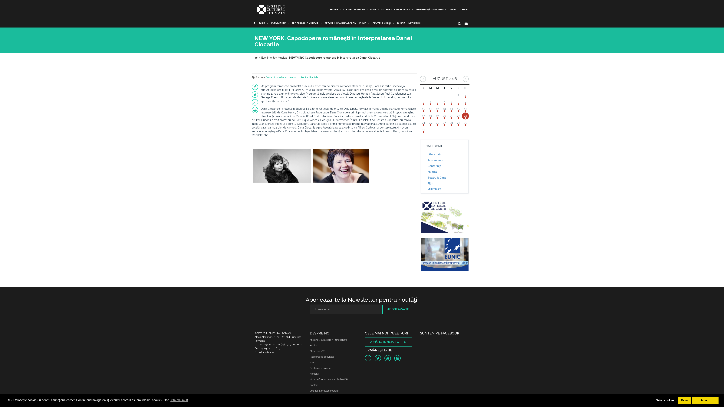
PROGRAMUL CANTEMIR (305, 23)
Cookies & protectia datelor (324, 390)
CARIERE (464, 9)
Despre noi (359, 9)
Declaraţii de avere (320, 368)
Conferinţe (434, 166)
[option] (282, 166)
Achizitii (314, 373)
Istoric (313, 362)
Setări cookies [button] (665, 400)
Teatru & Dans (437, 177)
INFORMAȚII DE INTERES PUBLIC (396, 9)
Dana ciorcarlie (275, 77)
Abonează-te (398, 309)
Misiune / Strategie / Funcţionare (328, 339)
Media (373, 9)
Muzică (432, 171)
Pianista (313, 77)
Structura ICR (317, 351)
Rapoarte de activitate (322, 356)
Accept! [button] (705, 400)
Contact (453, 9)
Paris (262, 23)
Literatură (434, 154)
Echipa (314, 345)
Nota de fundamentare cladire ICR (329, 379)
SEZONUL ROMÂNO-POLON (340, 23)
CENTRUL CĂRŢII (382, 23)
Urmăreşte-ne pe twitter (388, 341)
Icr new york (292, 77)
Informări (414, 23)
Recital (305, 77)
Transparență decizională (430, 9)
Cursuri (347, 9)
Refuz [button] (684, 400)
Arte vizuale (435, 160)
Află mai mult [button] (179, 400)
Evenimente (278, 23)
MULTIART (434, 189)
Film (430, 183)
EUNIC (362, 23)
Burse (401, 23)
